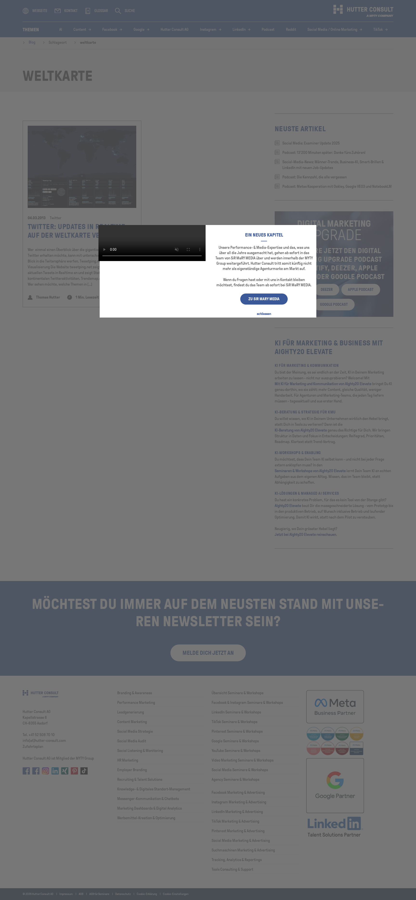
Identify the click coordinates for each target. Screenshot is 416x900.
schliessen (264, 314)
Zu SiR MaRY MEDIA (264, 299)
